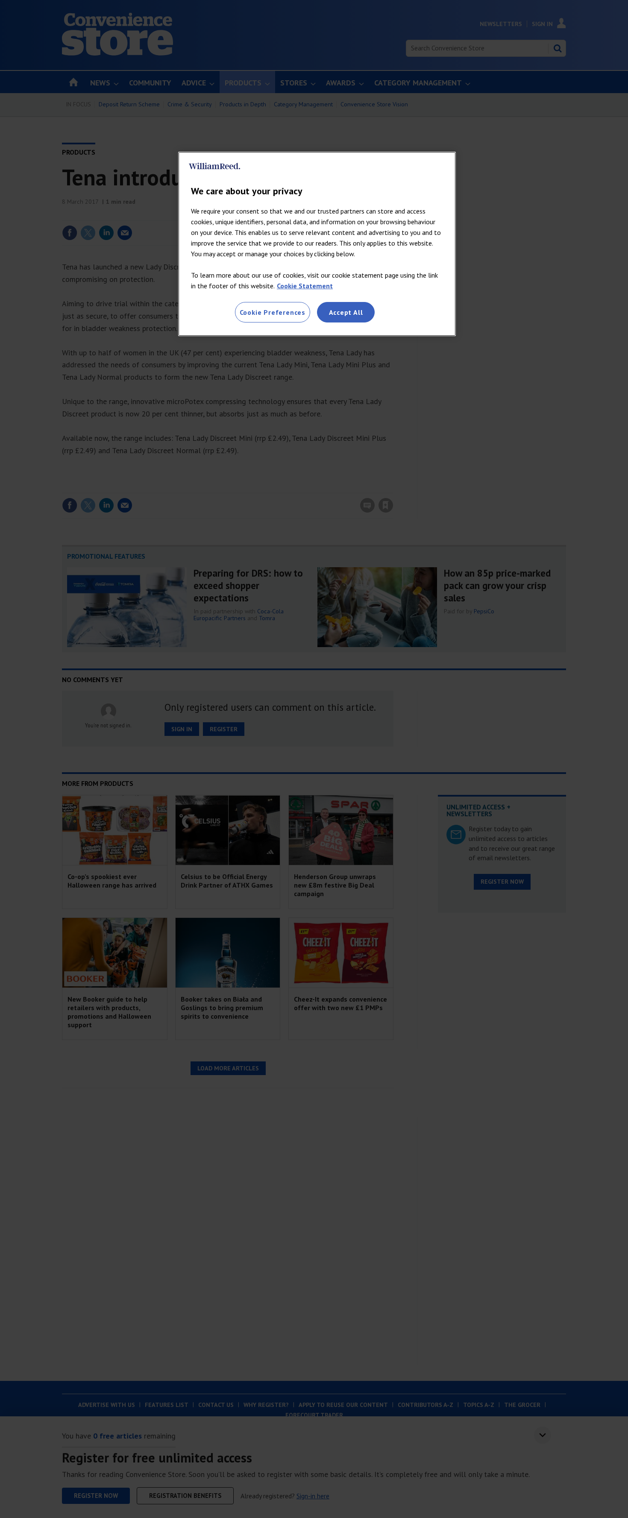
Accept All (346, 312)
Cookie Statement (305, 285)
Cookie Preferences (272, 312)
